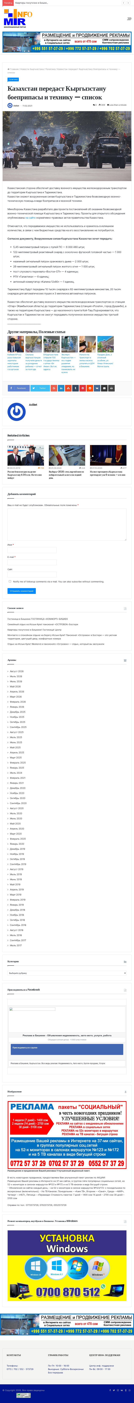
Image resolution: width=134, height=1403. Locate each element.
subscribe (77, 581)
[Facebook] (110, 1390)
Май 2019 (15, 884)
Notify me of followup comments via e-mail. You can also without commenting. (58, 581)
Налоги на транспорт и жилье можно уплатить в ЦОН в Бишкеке (86, 360)
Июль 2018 (16, 935)
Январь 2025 (17, 767)
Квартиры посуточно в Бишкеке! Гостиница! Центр (42, 2)
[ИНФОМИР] (18, 18)
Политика (50, 69)
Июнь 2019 (16, 879)
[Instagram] (118, 1390)
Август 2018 (16, 930)
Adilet (16, 105)
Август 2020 (17, 808)
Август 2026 (17, 671)
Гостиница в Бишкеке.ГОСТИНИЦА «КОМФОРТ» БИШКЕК (38, 619)
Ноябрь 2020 (17, 793)
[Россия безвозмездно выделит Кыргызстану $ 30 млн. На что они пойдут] (26, 455)
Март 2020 (16, 833)
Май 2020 (15, 823)
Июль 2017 (16, 945)
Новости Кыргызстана (32, 69)
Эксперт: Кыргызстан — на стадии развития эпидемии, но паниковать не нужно (68, 363)
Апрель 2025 (17, 752)
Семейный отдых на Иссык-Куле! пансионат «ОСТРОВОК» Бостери (43, 624)
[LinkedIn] (61, 388)
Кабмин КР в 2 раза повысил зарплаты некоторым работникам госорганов (14, 362)
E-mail (12, 557)
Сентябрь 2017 (18, 940)
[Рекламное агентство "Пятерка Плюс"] (67, 1324)
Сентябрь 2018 (18, 925)
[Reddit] (90, 388)
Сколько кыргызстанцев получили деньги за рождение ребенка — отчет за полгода (33, 362)
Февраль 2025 (18, 762)
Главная (13, 69)
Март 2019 (15, 894)
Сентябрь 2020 (18, 803)
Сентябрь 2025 (18, 727)
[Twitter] (114, 1390)
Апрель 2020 (17, 828)
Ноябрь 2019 (17, 854)
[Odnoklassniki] (126, 1390)
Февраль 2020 (18, 838)
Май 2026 (15, 686)
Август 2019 (16, 869)
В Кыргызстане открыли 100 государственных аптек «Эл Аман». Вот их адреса (51, 362)
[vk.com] (122, 1390)
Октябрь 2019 (17, 859)
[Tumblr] (75, 388)
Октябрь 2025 (17, 722)
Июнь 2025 (16, 742)
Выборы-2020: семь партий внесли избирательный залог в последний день (66, 475)
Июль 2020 (16, 813)
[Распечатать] (111, 388)
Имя (11, 544)
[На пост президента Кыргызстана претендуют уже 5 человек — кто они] (108, 455)
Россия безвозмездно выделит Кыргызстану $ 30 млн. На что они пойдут (25, 475)
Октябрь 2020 (17, 798)
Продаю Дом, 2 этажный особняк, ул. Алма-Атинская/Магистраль (105, 360)
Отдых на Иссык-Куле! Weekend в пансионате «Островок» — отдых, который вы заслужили (56, 644)
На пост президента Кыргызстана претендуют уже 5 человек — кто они (107, 473)
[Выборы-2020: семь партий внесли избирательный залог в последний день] (67, 455)
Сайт (10, 569)
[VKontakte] (97, 388)
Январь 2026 (17, 707)
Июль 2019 (16, 874)
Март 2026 (16, 696)
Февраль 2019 (17, 899)
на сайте (30, 217)
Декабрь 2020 (17, 788)
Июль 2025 (16, 737)
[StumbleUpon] (68, 388)
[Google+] (54, 388)
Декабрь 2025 (17, 712)
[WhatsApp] (130, 1390)
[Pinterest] (82, 388)
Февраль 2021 (17, 778)
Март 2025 (16, 757)
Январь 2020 (17, 844)
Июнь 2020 (16, 818)
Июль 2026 (16, 676)
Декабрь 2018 (17, 910)
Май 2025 (15, 747)
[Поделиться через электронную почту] (104, 388)
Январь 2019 (17, 904)
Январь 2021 (17, 783)
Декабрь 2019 (17, 849)
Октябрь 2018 (17, 920)
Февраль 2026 (18, 701)
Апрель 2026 (17, 691)
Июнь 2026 (16, 681)
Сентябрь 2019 (18, 864)
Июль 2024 (16, 772)
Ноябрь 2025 (17, 717)
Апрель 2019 (17, 889)
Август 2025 (17, 732)
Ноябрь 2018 (17, 915)
